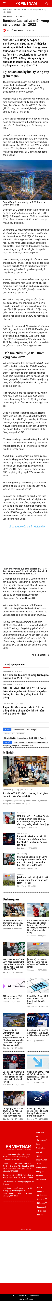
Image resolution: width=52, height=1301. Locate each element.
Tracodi (43, 738)
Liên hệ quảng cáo (26, 1299)
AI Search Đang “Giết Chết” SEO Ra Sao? (12, 997)
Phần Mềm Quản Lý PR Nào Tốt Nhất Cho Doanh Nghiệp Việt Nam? (37, 1000)
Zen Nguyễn (18, 30)
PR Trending (22, 854)
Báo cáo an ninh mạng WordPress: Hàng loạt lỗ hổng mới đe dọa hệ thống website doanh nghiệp (13, 1077)
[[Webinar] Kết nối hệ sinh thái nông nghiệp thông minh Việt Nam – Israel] (9, 879)
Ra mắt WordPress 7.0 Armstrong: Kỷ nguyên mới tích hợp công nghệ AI (38, 1034)
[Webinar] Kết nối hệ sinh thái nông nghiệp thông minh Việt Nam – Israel (32, 880)
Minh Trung (21, 886)
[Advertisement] (26, 1257)
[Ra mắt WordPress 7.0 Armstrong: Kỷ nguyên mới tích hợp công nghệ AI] (38, 1020)
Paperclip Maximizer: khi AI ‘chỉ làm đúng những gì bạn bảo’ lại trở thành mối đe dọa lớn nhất (24, 710)
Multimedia (7, 671)
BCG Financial (9, 734)
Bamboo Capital (18, 730)
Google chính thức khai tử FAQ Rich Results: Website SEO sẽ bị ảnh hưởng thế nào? (38, 1075)
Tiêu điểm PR (20, 17)
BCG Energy (31, 730)
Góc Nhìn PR (8, 704)
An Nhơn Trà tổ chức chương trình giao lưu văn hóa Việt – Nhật (26, 676)
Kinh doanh (7, 9)
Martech (6, 1002)
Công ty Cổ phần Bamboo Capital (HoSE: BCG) (20, 738)
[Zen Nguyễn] (5, 30)
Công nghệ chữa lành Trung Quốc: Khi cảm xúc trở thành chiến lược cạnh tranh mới (13, 1112)
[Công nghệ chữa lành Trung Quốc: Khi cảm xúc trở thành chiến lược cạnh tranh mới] (14, 1098)
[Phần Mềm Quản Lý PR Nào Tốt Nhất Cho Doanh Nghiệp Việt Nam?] (38, 985)
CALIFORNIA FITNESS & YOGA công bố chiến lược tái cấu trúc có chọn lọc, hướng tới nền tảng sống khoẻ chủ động (25, 693)
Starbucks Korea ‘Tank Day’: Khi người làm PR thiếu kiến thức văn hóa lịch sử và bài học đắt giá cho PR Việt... (32, 861)
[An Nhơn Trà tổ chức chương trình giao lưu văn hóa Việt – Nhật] (26, 771)
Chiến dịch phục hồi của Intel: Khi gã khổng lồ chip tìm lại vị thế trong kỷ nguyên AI (37, 1112)
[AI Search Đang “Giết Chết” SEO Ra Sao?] (14, 985)
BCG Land (20, 734)
